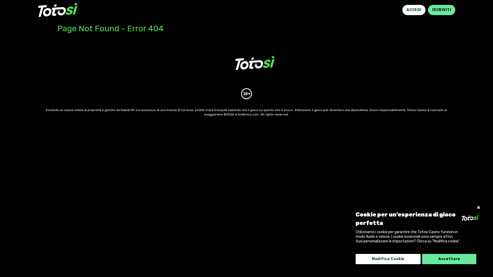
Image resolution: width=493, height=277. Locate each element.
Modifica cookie (388, 259)
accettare (449, 259)
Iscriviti (441, 10)
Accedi (413, 10)
